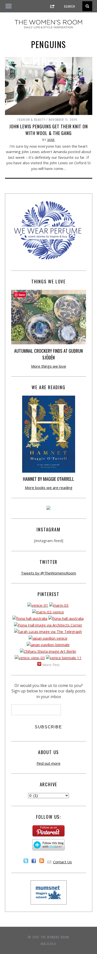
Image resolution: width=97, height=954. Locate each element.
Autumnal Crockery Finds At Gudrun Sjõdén (48, 354)
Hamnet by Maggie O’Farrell (48, 479)
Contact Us (62, 861)
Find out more (48, 763)
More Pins (51, 664)
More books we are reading (48, 487)
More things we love (48, 366)
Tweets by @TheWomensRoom (48, 573)
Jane (51, 140)
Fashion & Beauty (31, 119)
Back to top (47, 943)
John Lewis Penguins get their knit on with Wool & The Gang (48, 129)
